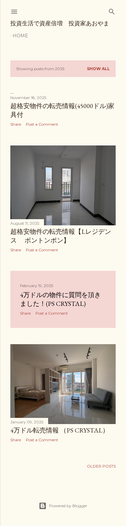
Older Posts (101, 466)
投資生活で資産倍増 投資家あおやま (59, 23)
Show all (98, 68)
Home (20, 36)
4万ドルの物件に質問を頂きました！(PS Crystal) (60, 299)
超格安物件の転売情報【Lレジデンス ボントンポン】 (60, 235)
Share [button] (15, 124)
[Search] (112, 10)
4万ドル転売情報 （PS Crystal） (59, 430)
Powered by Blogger (68, 505)
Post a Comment (42, 124)
